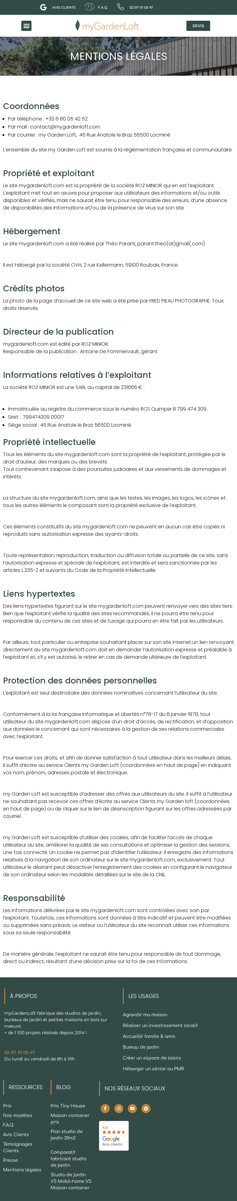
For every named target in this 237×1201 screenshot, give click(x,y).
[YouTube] (132, 1108)
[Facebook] (105, 1108)
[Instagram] (118, 1108)
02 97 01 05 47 (19, 1052)
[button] (26, 26)
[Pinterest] (146, 1108)
